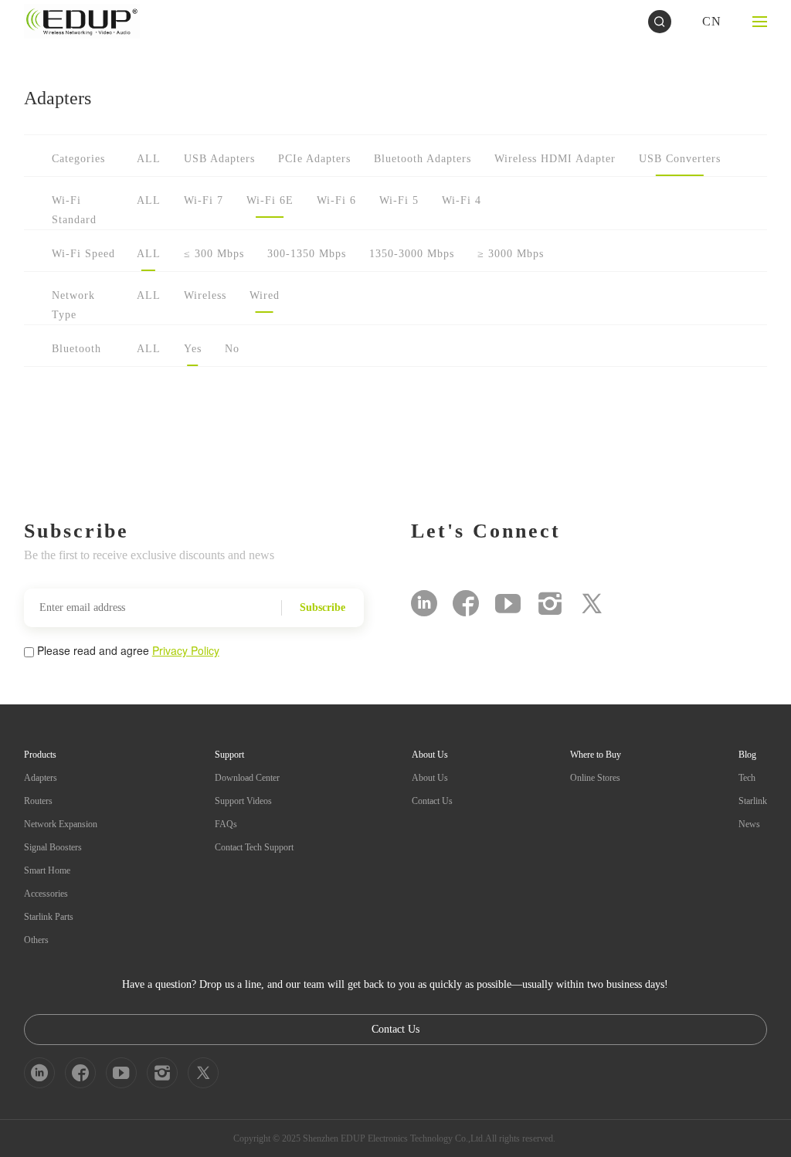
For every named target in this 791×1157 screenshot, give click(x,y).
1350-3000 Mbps (411, 254)
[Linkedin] (424, 603)
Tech (746, 777)
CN (711, 21)
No (232, 349)
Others (36, 940)
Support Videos (243, 801)
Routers (38, 801)
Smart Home (47, 870)
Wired (265, 295)
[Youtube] (507, 603)
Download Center (247, 777)
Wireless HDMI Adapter (555, 159)
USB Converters (680, 159)
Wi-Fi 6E (270, 200)
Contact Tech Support (254, 847)
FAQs (226, 824)
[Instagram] (550, 603)
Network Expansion (60, 824)
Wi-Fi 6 (336, 200)
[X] (592, 603)
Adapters (40, 777)
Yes (193, 349)
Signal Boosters (53, 847)
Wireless (205, 295)
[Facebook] (466, 603)
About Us (430, 777)
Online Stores (595, 777)
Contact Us (432, 801)
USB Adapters (219, 159)
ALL (149, 159)
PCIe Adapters (314, 159)
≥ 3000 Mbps (510, 254)
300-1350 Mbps (306, 254)
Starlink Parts (48, 916)
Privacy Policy (185, 650)
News (749, 824)
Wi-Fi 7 (203, 200)
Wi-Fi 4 (461, 200)
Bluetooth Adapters (422, 159)
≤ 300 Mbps (214, 254)
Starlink (752, 801)
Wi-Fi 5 (399, 200)
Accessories (46, 893)
